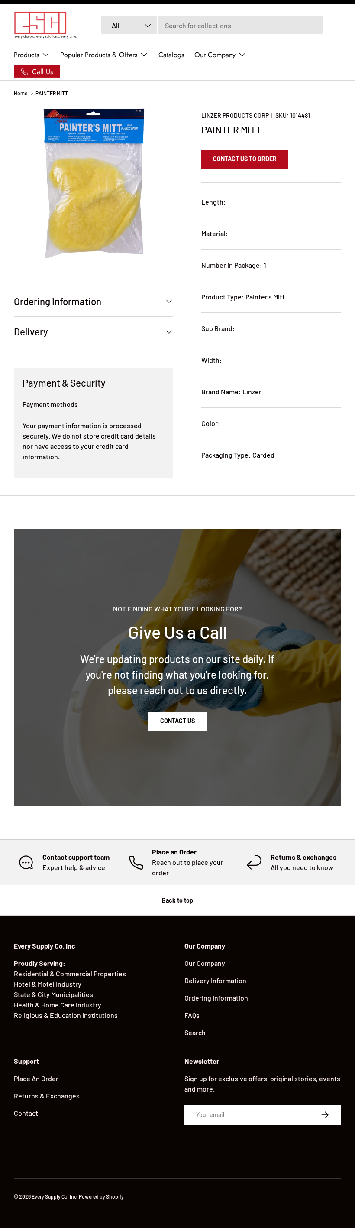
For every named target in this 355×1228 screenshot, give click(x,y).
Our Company (204, 963)
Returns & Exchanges (47, 1096)
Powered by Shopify (101, 1196)
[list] (93, 185)
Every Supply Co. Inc (54, 1196)
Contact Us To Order (245, 158)
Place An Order (36, 1078)
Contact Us (177, 720)
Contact (26, 1113)
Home (20, 93)
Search (195, 1032)
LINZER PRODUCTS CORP (235, 115)
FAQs (192, 1015)
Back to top (177, 900)
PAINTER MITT (52, 93)
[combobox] (212, 25)
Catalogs (171, 55)
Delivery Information (215, 980)
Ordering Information (216, 998)
